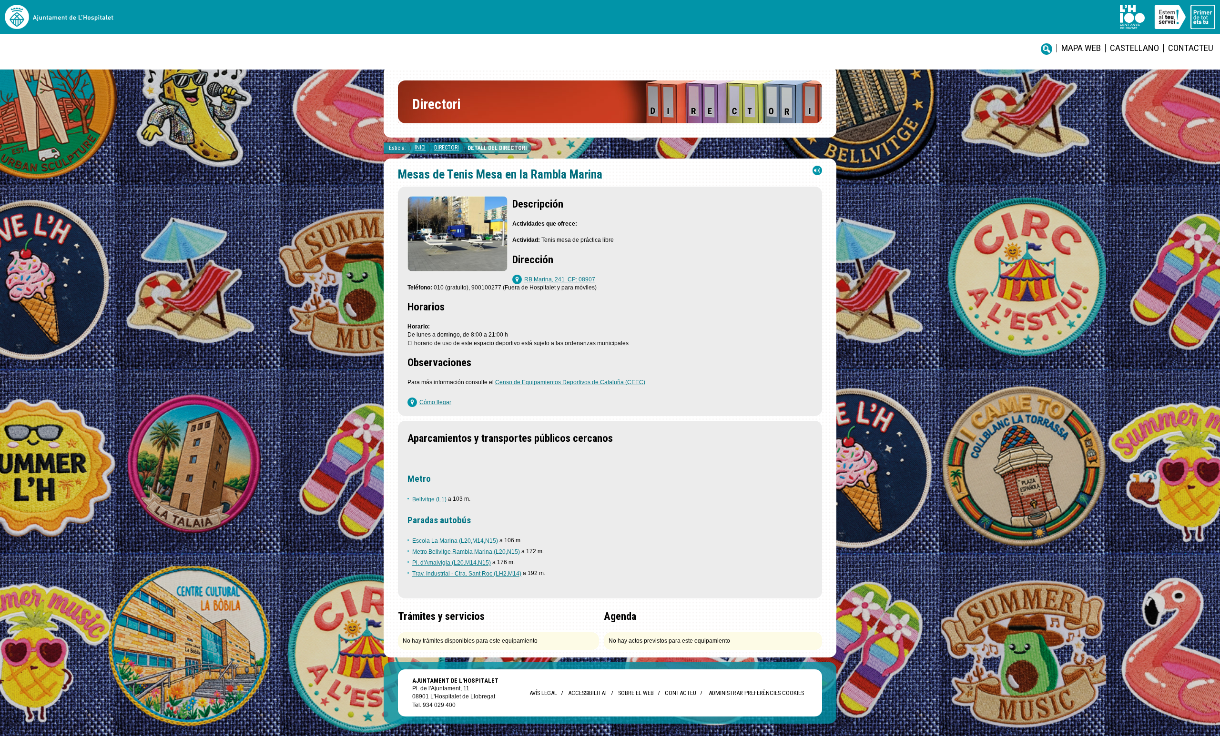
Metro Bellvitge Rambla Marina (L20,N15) (466, 551)
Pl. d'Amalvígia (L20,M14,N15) (451, 562)
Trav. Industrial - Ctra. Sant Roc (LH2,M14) (466, 573)
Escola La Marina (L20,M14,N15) (455, 540)
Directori (446, 147)
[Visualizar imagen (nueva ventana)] (457, 269)
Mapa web (1081, 47)
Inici (420, 147)
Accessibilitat (587, 692)
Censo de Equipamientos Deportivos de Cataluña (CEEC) (570, 382)
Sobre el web (636, 692)
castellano (1134, 47)
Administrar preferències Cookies (756, 692)
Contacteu (1190, 47)
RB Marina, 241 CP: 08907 (559, 279)
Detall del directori (497, 148)
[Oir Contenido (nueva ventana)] (817, 173)
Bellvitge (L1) (429, 499)
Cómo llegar (435, 402)
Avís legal (543, 692)
